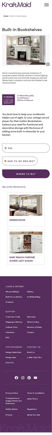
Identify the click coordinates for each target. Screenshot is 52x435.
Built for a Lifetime (14, 297)
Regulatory (32, 409)
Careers (30, 332)
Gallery (30, 292)
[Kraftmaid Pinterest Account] (29, 377)
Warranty (31, 317)
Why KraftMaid (12, 292)
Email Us (31, 352)
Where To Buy (26, 174)
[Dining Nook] (26, 205)
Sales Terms (32, 399)
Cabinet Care (11, 327)
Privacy (9, 415)
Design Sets (11, 357)
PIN (10, 148)
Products (10, 302)
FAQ (7, 337)
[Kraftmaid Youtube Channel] (35, 377)
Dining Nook (17, 220)
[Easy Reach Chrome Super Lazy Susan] (26, 242)
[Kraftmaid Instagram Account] (22, 377)
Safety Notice (12, 409)
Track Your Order (13, 317)
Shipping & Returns (14, 322)
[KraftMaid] (17, 4)
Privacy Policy (12, 393)
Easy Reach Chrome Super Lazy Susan (22, 259)
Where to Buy (33, 322)
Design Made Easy (13, 352)
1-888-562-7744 (34, 357)
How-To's (10, 362)
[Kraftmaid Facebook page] (16, 377)
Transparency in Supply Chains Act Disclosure (14, 400)
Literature (10, 332)
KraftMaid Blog (33, 297)
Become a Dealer (34, 327)
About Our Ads (33, 415)
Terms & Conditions (35, 393)
